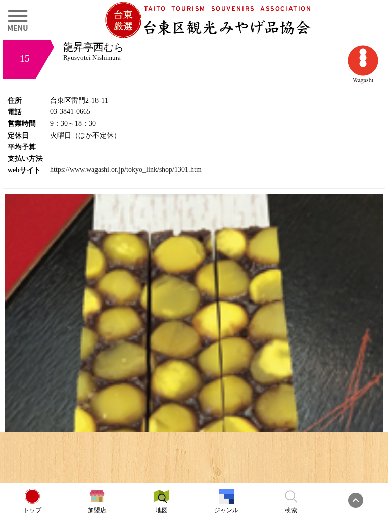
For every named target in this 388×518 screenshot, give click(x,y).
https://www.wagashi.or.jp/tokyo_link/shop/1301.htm (126, 170)
